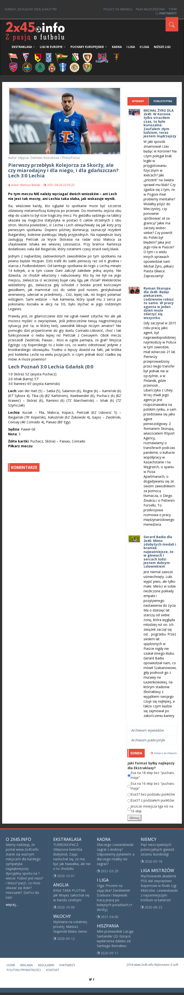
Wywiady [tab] (138, 101)
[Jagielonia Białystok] (38, 57)
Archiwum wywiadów (147, 730)
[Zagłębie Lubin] (74, 67)
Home (11, 965)
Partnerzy (67, 965)
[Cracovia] (13, 57)
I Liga (130, 47)
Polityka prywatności (24, 970)
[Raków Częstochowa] (13, 67)
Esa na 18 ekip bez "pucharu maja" (152, 775)
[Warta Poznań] (40, 67)
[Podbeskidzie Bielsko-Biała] (101, 57)
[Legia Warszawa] (75, 57)
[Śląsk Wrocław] (87, 67)
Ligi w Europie (51, 47)
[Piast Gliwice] (87, 57)
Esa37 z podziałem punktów (152, 800)
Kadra (117, 47)
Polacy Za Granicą (118, 9)
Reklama (26, 965)
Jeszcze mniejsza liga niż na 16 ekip (152, 808)
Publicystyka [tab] (163, 101)
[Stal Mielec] (27, 67)
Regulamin (46, 965)
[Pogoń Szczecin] (116, 57)
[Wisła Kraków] (52, 67)
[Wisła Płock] (63, 67)
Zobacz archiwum (165, 753)
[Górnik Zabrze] (26, 57)
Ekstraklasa (22, 47)
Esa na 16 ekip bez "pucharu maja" (152, 786)
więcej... (12, 904)
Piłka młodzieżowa (150, 9)
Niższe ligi (162, 47)
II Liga (144, 47)
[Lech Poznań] (48, 57)
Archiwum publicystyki (148, 740)
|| (166, 13)
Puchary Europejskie (87, 47)
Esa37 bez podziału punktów (153, 794)
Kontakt (52, 970)
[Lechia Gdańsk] (61, 57)
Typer (173, 9)
